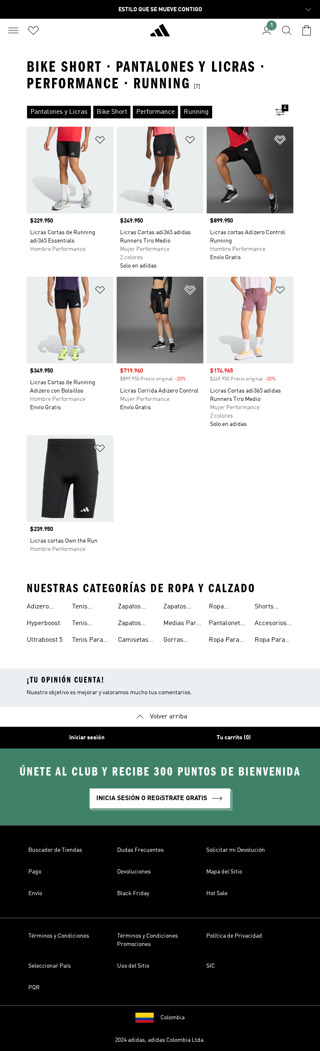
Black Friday (133, 893)
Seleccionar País (49, 966)
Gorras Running (175, 641)
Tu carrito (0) (234, 738)
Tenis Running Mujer (84, 607)
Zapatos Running (130, 607)
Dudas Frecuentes (140, 850)
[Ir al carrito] (307, 30)
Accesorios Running (271, 624)
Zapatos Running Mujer (175, 607)
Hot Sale (217, 893)
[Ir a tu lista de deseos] (33, 30)
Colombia (172, 1018)
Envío (35, 893)
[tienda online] (160, 34)
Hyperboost (43, 623)
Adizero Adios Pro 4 (43, 607)
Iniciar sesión (87, 738)
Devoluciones (134, 872)
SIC (210, 966)
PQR (34, 988)
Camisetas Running (133, 641)
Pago (34, 872)
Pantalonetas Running (228, 624)
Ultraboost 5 (44, 640)
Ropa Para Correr (224, 641)
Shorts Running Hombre (267, 607)
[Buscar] (287, 30)
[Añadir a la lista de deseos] (100, 141)
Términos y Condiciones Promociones (147, 940)
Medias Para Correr (181, 624)
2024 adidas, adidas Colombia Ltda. (160, 1040)
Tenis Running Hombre (84, 624)
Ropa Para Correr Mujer (274, 641)
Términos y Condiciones (58, 936)
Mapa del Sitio (224, 872)
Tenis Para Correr (87, 641)
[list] (147, 112)
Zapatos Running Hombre (130, 624)
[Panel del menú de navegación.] (13, 30)
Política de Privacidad (234, 936)
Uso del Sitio (133, 966)
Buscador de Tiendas (55, 850)
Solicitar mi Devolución (235, 850)
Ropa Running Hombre (221, 607)
